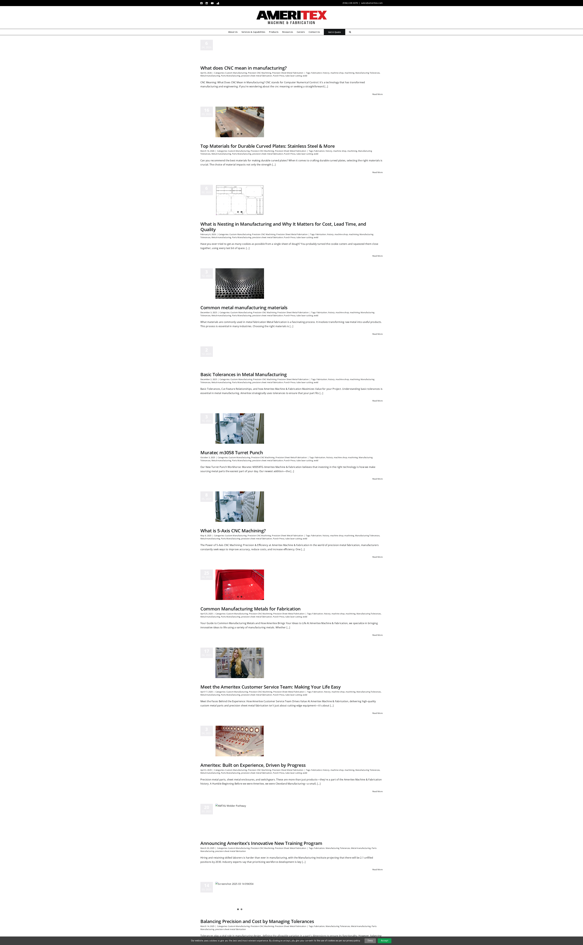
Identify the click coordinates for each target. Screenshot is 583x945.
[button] (350, 32)
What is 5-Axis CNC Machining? (233, 530)
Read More (377, 94)
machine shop (337, 72)
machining (349, 72)
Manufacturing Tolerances (367, 72)
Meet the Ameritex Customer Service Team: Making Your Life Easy (270, 687)
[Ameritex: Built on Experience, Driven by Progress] (239, 741)
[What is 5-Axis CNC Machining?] (239, 506)
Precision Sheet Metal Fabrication (287, 72)
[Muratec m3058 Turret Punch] (239, 428)
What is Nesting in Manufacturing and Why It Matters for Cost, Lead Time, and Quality (283, 226)
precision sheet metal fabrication (256, 75)
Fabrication (316, 72)
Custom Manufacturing (236, 72)
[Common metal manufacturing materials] (239, 283)
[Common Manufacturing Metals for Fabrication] (239, 584)
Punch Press (279, 75)
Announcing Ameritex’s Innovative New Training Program (261, 843)
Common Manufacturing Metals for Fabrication (250, 609)
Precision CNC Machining (259, 72)
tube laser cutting (293, 75)
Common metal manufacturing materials (244, 307)
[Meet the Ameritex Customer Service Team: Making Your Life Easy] (239, 663)
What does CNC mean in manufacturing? (243, 68)
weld (305, 75)
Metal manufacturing (210, 75)
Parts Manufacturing (230, 75)
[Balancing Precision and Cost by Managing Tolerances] (239, 897)
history (326, 72)
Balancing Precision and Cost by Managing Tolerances (257, 921)
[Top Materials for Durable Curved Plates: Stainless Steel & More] (239, 122)
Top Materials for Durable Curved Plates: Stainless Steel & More (267, 146)
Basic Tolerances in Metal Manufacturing (243, 374)
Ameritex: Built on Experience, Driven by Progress (253, 765)
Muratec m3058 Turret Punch (231, 452)
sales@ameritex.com (372, 3)
